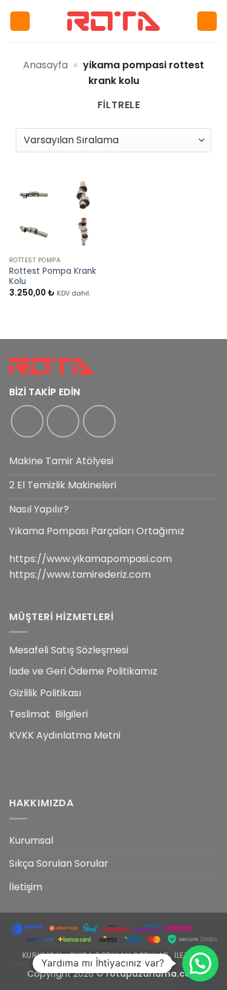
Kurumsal (31, 840)
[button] (20, 21)
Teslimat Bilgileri (48, 714)
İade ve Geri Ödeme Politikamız (83, 671)
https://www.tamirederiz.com (80, 574)
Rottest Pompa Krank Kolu (52, 276)
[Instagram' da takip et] (63, 421)
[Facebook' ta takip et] (27, 421)
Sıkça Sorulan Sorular (58, 863)
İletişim (25, 887)
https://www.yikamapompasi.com (90, 559)
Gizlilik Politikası (45, 693)
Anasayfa (45, 65)
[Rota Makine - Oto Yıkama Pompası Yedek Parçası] (114, 20)
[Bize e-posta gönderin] (99, 421)
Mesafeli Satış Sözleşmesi (68, 650)
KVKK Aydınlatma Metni (64, 735)
